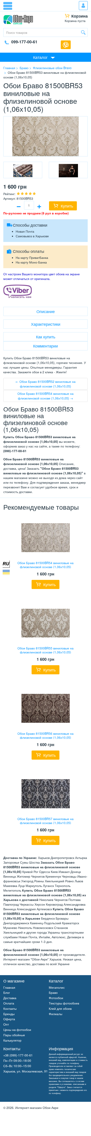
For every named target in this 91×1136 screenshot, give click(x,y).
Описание (45, 311)
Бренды (9, 1014)
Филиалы (55, 1014)
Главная (9, 987)
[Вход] (83, 5)
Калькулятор (12, 1040)
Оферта (9, 1019)
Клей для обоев (60, 1008)
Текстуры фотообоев (64, 1003)
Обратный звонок (66, 44)
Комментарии (45, 346)
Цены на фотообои (17, 1029)
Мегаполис (57, 987)
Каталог (40, 57)
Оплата (8, 1003)
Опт (6, 1024)
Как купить (45, 336)
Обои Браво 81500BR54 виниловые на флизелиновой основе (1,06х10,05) (45, 565)
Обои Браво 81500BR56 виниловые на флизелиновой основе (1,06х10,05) (45, 735)
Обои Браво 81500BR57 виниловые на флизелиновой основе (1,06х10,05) (45, 821)
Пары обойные (14, 1035)
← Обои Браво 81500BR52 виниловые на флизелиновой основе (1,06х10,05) (45, 383)
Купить (67, 206)
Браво (53, 992)
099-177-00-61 (24, 42)
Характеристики (45, 324)
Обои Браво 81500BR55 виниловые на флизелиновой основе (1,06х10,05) (45, 650)
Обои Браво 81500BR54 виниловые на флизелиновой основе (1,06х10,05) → (45, 395)
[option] (23, 170)
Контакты (10, 1008)
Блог (6, 992)
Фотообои (56, 998)
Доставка (9, 998)
